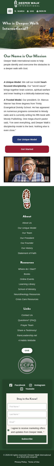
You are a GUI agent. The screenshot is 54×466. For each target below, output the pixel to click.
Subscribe (27, 439)
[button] (10, 11)
